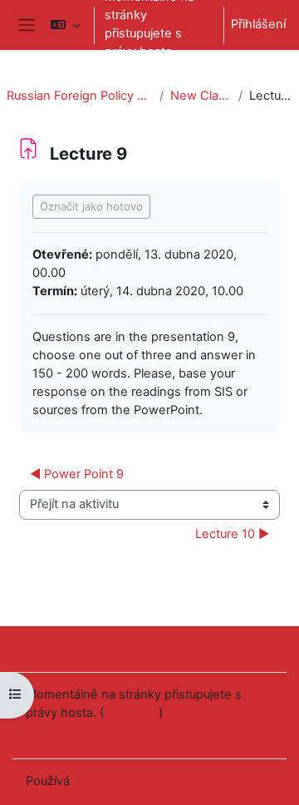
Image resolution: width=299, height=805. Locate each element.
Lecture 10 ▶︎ (232, 533)
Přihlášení (258, 24)
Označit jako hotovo (91, 206)
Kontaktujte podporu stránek (128, 647)
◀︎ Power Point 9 (77, 474)
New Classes (201, 95)
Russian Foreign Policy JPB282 (80, 95)
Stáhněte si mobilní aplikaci (102, 733)
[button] (65, 25)
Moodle (94, 780)
